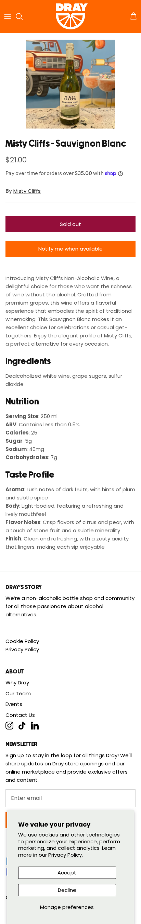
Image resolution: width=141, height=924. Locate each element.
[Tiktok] (22, 725)
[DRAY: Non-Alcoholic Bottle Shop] (70, 16)
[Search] (22, 16)
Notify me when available (70, 248)
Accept (66, 872)
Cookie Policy (22, 641)
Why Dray (17, 682)
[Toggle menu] (7, 16)
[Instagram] (9, 725)
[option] (70, 84)
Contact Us (20, 715)
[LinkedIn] (35, 725)
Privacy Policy (22, 649)
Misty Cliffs (27, 191)
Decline (67, 890)
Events (13, 704)
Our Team (18, 693)
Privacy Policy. (65, 854)
